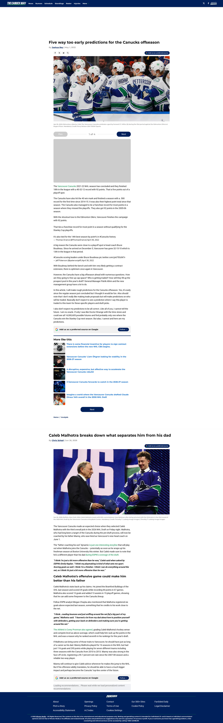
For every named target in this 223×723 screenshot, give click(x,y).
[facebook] (208, 3)
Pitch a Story (59, 706)
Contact (110, 701)
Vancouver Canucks (67, 186)
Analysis (64, 417)
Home (56, 417)
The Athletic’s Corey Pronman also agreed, (73, 629)
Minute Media (41, 716)
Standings (59, 3)
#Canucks (104, 237)
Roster (69, 3)
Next (124, 134)
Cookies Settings (114, 710)
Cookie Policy (138, 706)
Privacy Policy (90, 706)
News (30, 3)
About (56, 701)
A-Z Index (88, 710)
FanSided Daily (161, 701)
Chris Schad (58, 440)
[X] (204, 3)
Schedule (48, 3)
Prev (60, 134)
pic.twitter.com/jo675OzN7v (112, 257)
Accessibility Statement (64, 710)
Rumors (38, 3)
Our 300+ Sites (138, 701)
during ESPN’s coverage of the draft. (102, 555)
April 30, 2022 (93, 240)
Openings (88, 701)
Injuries (77, 3)
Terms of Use (113, 706)
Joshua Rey (57, 47)
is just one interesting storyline (103, 545)
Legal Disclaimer (162, 706)
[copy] (67, 52)
